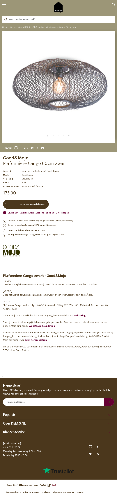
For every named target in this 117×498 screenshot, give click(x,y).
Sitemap (80, 492)
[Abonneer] (109, 402)
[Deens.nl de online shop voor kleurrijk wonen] (58, 8)
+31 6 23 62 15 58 (11, 447)
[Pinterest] (98, 454)
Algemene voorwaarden (63, 492)
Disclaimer (46, 492)
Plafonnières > (40, 27)
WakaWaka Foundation (42, 326)
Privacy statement (31, 492)
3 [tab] (58, 135)
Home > (5, 27)
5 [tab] (68, 135)
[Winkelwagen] (113, 5)
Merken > (14, 27)
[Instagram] (91, 447)
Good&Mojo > (26, 27)
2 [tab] (53, 135)
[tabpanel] (58, 87)
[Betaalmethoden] (58, 485)
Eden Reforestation (36, 340)
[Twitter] (91, 454)
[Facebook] (98, 447)
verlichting (80, 316)
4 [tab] (63, 135)
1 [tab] (48, 136)
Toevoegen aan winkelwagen (31, 204)
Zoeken (5, 19)
